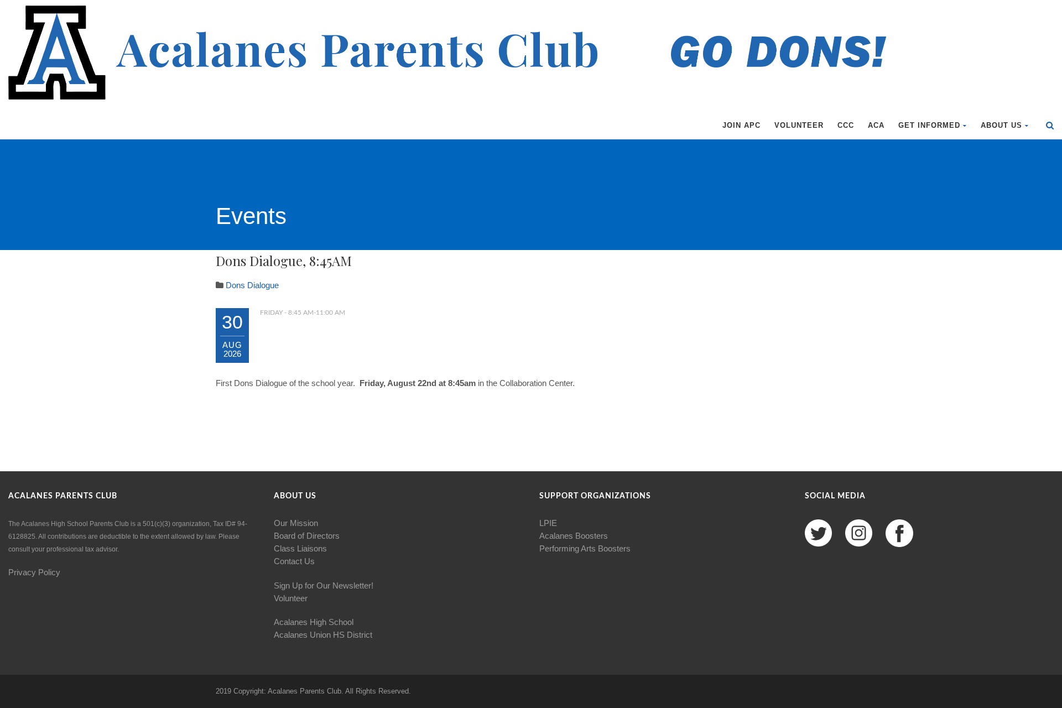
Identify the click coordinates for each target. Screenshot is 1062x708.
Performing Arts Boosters (585, 548)
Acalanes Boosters (573, 535)
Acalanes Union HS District (323, 634)
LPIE (548, 523)
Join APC (741, 125)
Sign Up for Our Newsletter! (323, 585)
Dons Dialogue (252, 285)
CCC (845, 125)
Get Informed (929, 125)
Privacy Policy (34, 572)
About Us (1001, 125)
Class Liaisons (300, 548)
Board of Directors (307, 535)
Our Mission (296, 523)
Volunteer (799, 125)
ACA (876, 125)
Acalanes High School (313, 622)
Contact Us (294, 561)
